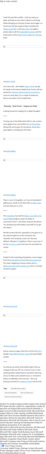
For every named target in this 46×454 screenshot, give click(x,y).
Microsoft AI (5, 427)
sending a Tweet (26, 381)
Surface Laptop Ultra (31, 404)
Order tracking (19, 413)
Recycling (9, 453)
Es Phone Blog (35, 124)
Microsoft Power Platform (13, 429)
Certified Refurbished (34, 413)
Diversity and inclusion (9, 443)
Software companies (8, 439)
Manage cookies (12, 450)
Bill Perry (38, 351)
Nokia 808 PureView (27, 32)
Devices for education (17, 418)
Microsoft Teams (31, 429)
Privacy (3, 450)
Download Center (24, 411)
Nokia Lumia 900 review (27, 392)
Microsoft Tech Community (15, 436)
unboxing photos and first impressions (25, 92)
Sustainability (34, 443)
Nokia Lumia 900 (9, 29)
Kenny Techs (10, 81)
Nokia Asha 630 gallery (11, 392)
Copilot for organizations (26, 406)
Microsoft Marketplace (36, 436)
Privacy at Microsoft (29, 441)
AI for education (24, 425)
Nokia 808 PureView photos (18, 388)
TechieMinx (10, 216)
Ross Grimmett (35, 260)
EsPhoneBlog (11, 151)
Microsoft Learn (15, 434)
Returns (10, 413)
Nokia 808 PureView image (19, 354)
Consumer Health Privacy (10, 448)
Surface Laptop (16, 404)
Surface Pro (4, 404)
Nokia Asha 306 (27, 29)
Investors (41, 441)
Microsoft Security (17, 427)
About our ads (19, 453)
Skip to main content (8, 1)
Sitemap (24, 448)
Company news (14, 441)
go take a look (36, 203)
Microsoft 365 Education (18, 420)
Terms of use (25, 450)
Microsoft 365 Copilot (8, 432)
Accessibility (23, 443)
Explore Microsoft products (22, 408)
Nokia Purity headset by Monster (29, 35)
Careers (31, 439)
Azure (32, 432)
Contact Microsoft (35, 448)
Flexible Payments (27, 415)
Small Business (24, 432)
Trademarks (35, 450)
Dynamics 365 (31, 427)
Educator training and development (20, 422)
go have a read (14, 244)
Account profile (10, 411)
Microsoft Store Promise (9, 415)
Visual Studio (22, 439)
